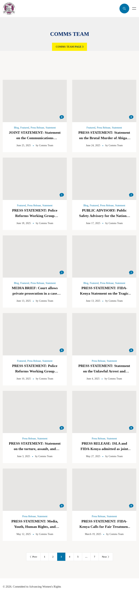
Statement (51, 127)
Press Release (37, 127)
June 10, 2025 (23, 378)
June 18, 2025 (23, 223)
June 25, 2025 (23, 145)
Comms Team (65, 46)
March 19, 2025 (93, 534)
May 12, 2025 (23, 534)
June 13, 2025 (23, 300)
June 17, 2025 (93, 223)
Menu (134, 8)
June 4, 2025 (93, 378)
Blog (16, 127)
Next (104, 556)
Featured (24, 127)
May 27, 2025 (93, 456)
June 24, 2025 (93, 145)
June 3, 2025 (23, 456)
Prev (34, 556)
